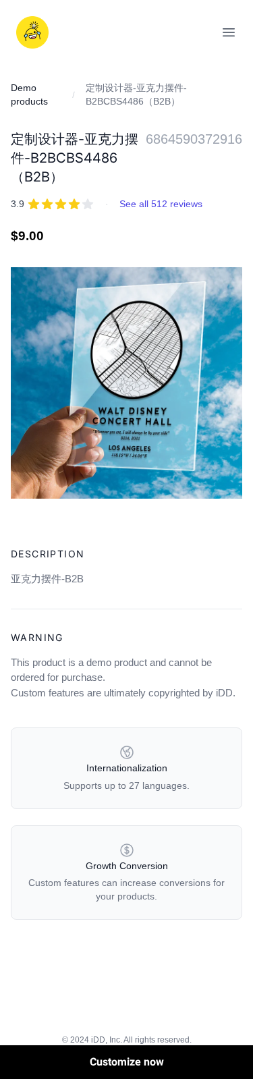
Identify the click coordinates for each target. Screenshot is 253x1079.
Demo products (29, 94)
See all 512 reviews (160, 203)
